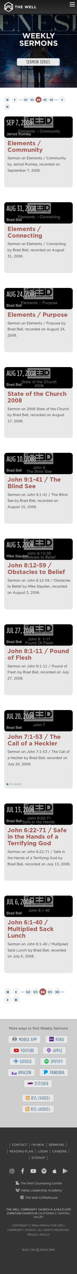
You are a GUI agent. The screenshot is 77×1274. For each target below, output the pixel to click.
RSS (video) (40, 1098)
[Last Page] (7, 107)
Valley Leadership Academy (41, 1190)
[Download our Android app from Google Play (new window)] (65, 1171)
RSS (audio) (40, 1109)
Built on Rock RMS (38, 1250)
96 (51, 100)
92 (25, 100)
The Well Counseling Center (41, 1183)
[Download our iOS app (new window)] (54, 1171)
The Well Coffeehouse (41, 1198)
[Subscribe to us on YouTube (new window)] (33, 1171)
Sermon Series (38, 61)
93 (32, 100)
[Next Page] (62, 100)
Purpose (15, 784)
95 (45, 100)
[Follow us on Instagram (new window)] (11, 1171)
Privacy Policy (38, 1234)
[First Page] (7, 100)
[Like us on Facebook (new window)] (22, 1171)
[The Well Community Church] (20, 7)
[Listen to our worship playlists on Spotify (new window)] (43, 1171)
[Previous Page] (15, 100)
